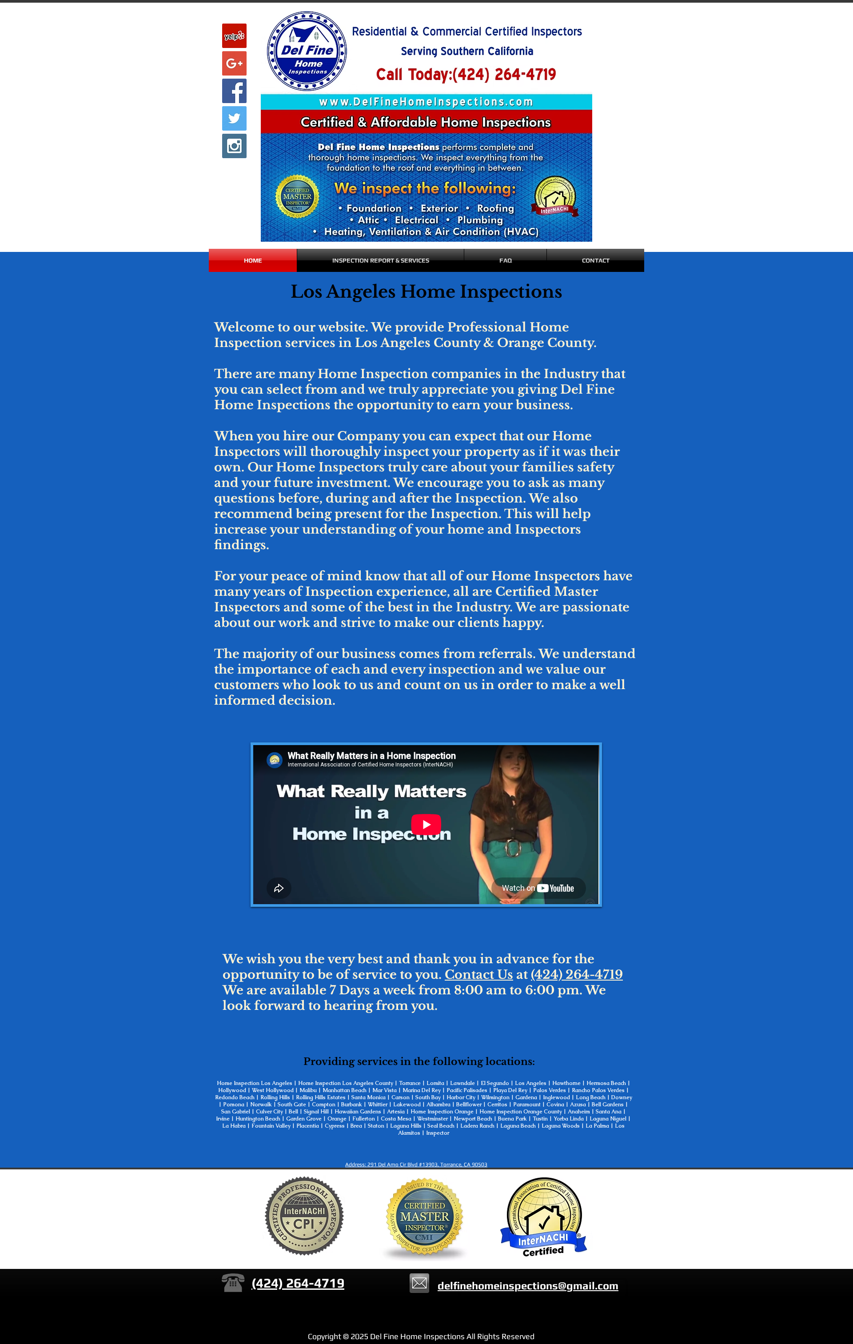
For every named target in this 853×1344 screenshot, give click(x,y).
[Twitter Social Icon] (234, 118)
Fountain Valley (270, 1125)
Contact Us (479, 974)
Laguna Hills (406, 1125)
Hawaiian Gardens (359, 1111)
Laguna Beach (518, 1125)
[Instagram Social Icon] (234, 146)
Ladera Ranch (478, 1125)
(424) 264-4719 (577, 974)
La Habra (234, 1125)
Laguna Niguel (608, 1118)
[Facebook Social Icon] (234, 91)
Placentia (307, 1125)
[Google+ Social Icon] (234, 63)
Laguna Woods (560, 1125)
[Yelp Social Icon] (234, 36)
